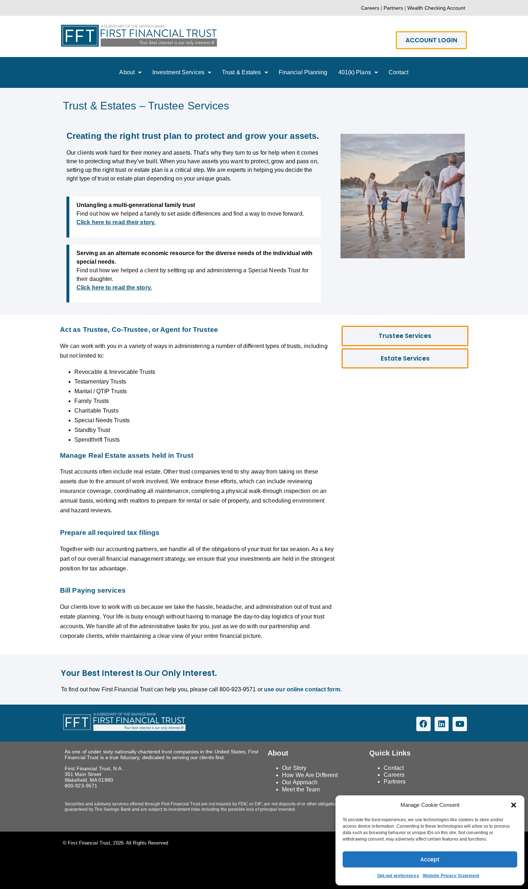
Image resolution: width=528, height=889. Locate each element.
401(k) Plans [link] (354, 72)
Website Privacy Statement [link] (451, 875)
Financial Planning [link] (303, 72)
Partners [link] (393, 8)
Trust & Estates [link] (241, 72)
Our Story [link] (294, 768)
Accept (430, 859)
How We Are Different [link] (310, 775)
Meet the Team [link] (301, 789)
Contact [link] (399, 72)
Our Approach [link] (300, 782)
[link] (139, 36)
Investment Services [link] (178, 72)
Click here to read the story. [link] (114, 287)
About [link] (127, 72)
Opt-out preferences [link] (398, 875)
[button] (513, 805)
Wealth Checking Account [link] (436, 8)
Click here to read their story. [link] (116, 222)
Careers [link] (370, 8)
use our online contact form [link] (302, 689)
